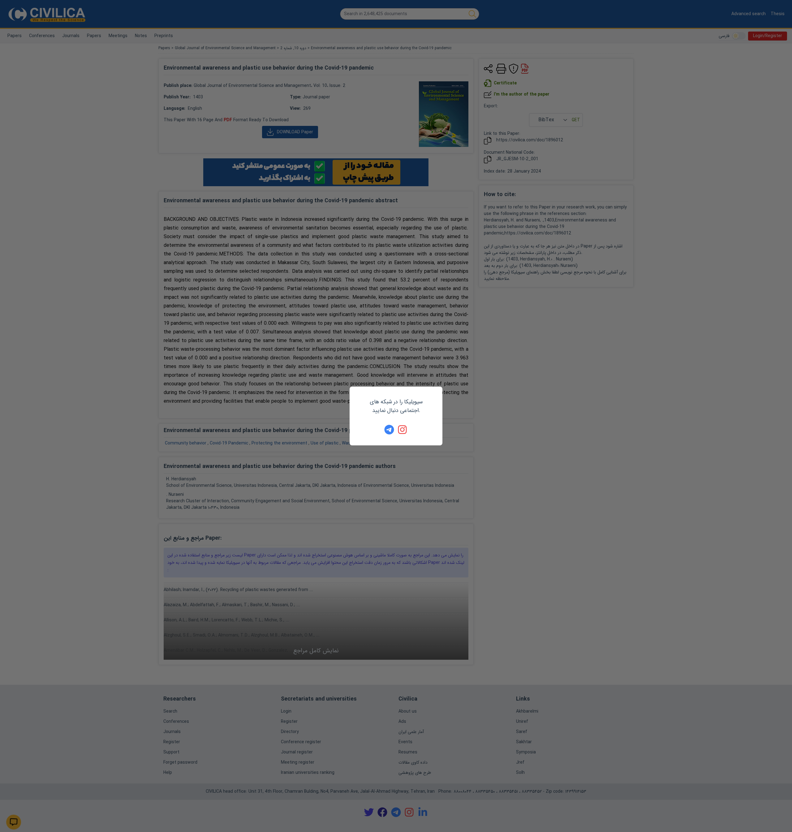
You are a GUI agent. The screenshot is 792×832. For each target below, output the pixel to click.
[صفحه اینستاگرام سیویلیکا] (403, 430)
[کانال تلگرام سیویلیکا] (389, 430)
